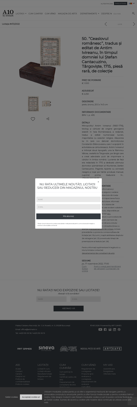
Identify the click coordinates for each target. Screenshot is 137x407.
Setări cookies (11, 397)
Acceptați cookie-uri (31, 397)
